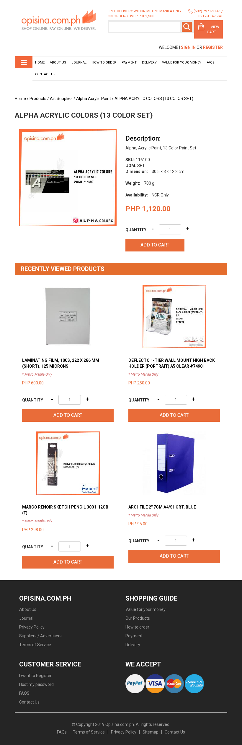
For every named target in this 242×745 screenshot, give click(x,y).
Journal (78, 62)
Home (40, 62)
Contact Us (45, 74)
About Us (58, 62)
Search (187, 27)
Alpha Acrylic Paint (93, 98)
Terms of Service (35, 644)
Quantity (135, 229)
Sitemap (150, 732)
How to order (104, 62)
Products (38, 98)
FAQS (24, 693)
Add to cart (154, 245)
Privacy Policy (32, 627)
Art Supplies (61, 98)
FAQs (62, 732)
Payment (129, 62)
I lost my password (36, 684)
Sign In (188, 47)
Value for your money (181, 62)
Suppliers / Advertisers (40, 636)
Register (213, 47)
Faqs (211, 62)
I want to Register (35, 675)
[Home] (59, 20)
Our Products (137, 618)
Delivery (149, 62)
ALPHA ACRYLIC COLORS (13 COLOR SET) (154, 98)
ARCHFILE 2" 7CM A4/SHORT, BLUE (162, 507)
